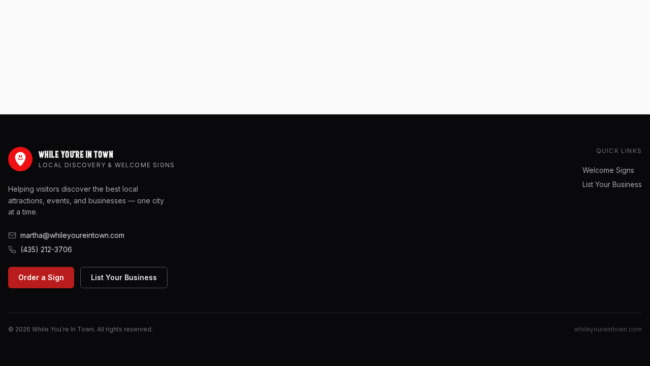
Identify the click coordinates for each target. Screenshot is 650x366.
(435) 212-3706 (46, 249)
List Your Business (124, 277)
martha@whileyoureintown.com (72, 235)
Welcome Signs (608, 170)
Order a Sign (41, 277)
